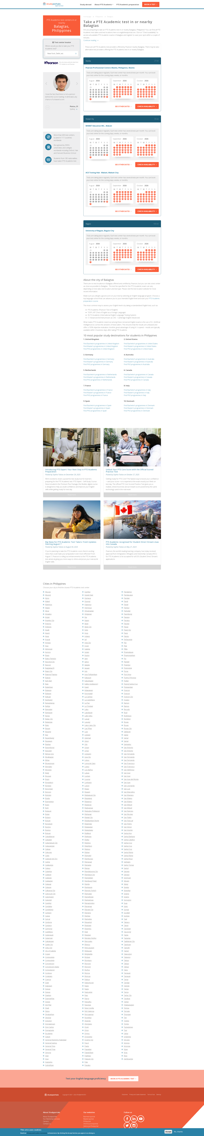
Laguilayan (88, 712)
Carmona (48, 928)
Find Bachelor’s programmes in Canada (138, 374)
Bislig (47, 773)
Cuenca (48, 979)
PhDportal (87, 1121)
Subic (126, 906)
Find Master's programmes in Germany (98, 362)
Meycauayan (89, 948)
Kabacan (87, 677)
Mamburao (88, 859)
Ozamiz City (88, 1040)
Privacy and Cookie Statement (137, 1094)
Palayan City (89, 1059)
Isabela (87, 649)
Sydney (72, 109)
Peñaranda (128, 639)
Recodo (127, 709)
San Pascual (128, 820)
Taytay (126, 1002)
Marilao (87, 916)
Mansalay (88, 894)
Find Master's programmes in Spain (96, 408)
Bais (46, 684)
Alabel (47, 601)
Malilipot (87, 833)
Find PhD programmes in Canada (136, 380)
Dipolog (48, 1017)
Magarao (87, 805)
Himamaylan (89, 611)
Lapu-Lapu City (90, 725)
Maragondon (89, 903)
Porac (126, 671)
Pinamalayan (128, 652)
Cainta (47, 862)
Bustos (48, 830)
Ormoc (87, 1033)
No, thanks (178, 1131)
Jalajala (87, 665)
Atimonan (48, 649)
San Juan (127, 782)
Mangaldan (88, 878)
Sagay (126, 735)
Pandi (126, 601)
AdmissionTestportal (90, 1126)
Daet (47, 982)
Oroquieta (88, 1036)
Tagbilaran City (129, 941)
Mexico (87, 944)
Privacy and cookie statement (37, 1133)
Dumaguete (49, 1030)
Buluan (47, 820)
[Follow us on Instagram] (134, 1125)
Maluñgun (88, 846)
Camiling (48, 903)
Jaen (86, 658)
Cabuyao (48, 852)
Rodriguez (127, 716)
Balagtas (110, 16)
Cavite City (49, 944)
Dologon (48, 1021)
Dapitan (48, 995)
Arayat (47, 639)
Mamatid (87, 855)
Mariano (87, 913)
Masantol (88, 922)
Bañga (47, 706)
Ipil (85, 639)
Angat (47, 617)
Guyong (87, 601)
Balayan (48, 693)
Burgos (48, 827)
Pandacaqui (128, 595)
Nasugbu (87, 1002)
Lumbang (87, 782)
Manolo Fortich (90, 890)
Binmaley (48, 766)
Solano (126, 897)
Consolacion (50, 970)
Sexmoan (127, 878)
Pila (125, 643)
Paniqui (126, 608)
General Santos (51, 1043)
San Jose (127, 773)
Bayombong (49, 747)
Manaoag (88, 862)
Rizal (125, 712)
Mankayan (88, 887)
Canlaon (48, 913)
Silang (126, 884)
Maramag (88, 906)
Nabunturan (89, 982)
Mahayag (87, 814)
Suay (125, 903)
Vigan (126, 1049)
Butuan (48, 833)
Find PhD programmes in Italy (135, 395)
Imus (86, 633)
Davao (47, 1002)
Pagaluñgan (88, 1052)
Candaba (48, 906)
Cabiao (47, 849)
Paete (86, 1046)
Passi (126, 633)
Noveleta (87, 1017)
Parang (126, 623)
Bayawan (48, 741)
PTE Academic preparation (127, 4)
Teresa (126, 1008)
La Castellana (89, 700)
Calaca (47, 868)
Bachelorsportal (89, 1116)
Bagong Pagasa (51, 674)
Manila (88, 61)
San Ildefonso (129, 770)
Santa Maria (128, 852)
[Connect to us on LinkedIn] (134, 1118)
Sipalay (126, 887)
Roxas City (128, 728)
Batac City (49, 719)
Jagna (86, 662)
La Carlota (88, 697)
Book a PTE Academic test (122, 1079)
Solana (126, 894)
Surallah (127, 913)
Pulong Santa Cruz (131, 684)
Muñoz (87, 970)
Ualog (126, 1033)
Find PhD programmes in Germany (96, 364)
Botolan (48, 795)
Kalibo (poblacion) (91, 684)
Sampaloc (127, 744)
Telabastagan (129, 1005)
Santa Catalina (129, 839)
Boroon (48, 792)
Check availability (146, 106)
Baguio (88, 224)
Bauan (47, 728)
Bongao (48, 785)
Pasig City (127, 630)
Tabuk (126, 925)
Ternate (127, 1011)
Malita (86, 839)
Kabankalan (88, 681)
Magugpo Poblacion (92, 811)
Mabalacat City (90, 795)
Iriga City (87, 643)
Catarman (49, 938)
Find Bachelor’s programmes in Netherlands (100, 374)
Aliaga (47, 608)
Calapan (48, 874)
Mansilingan (89, 897)
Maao (86, 789)
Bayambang (49, 738)
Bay (46, 735)
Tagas (126, 935)
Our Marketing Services (51, 1119)
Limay (86, 751)
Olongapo (88, 1024)
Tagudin (127, 948)
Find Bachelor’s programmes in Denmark (139, 405)
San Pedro (128, 824)
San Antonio (128, 747)
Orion (86, 1030)
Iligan (86, 623)
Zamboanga (128, 1059)
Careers (46, 1121)
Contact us (47, 1124)
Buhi (47, 808)
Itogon (86, 655)
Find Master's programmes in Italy (136, 392)
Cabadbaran (50, 836)
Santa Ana (128, 833)
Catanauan (49, 935)
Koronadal (88, 693)
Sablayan (127, 731)
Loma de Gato (89, 763)
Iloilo (86, 630)
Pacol (86, 1043)
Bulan (47, 814)
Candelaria (49, 909)
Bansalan (48, 709)
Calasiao (48, 878)
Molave (87, 957)
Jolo (85, 671)
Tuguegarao (128, 1027)
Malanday (88, 824)
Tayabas (127, 998)
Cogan (47, 954)
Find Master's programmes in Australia (138, 362)
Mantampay (89, 900)
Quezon (127, 690)
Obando (87, 1021)
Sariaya (126, 874)
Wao (125, 1056)
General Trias (50, 1049)
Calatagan (49, 881)
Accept (168, 1132)
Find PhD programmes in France (95, 395)
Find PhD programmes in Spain (95, 411)
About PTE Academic (103, 4)
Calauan (48, 887)
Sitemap (158, 1094)
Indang (87, 636)
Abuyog (48, 595)
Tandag (126, 982)
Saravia (126, 871)
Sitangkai (127, 890)
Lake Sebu (88, 716)
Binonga (48, 770)
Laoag (86, 719)
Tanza (126, 992)
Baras (47, 716)
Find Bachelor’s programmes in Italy (137, 390)
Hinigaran (88, 614)
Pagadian (87, 1049)
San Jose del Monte (131, 779)
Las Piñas (88, 728)
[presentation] (46, 83)
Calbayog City (50, 890)
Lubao (86, 773)
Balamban (49, 687)
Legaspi (87, 735)
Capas (47, 916)
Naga (86, 986)
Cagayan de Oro (51, 859)
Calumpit (48, 900)
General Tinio (50, 1046)
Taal (125, 919)
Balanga (48, 690)
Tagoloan (127, 944)
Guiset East (88, 595)
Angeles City (49, 620)
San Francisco (129, 763)
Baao (47, 655)
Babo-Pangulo (50, 658)
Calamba (48, 871)
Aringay (48, 643)
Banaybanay (50, 703)
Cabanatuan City (51, 843)
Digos (47, 1011)
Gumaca (87, 598)
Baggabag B (49, 668)
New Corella (89, 1008)
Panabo (87, 1065)
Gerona (48, 1052)
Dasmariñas (49, 998)
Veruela (127, 1040)
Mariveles (88, 919)
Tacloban (127, 928)
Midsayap (88, 951)
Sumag (126, 909)
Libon (86, 741)
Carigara (48, 925)
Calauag (48, 884)
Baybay (48, 744)
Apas (47, 636)
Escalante (48, 1033)
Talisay (126, 960)
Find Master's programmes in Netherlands (99, 377)
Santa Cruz (128, 843)
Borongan (49, 789)
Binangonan (49, 763)
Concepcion (49, 963)
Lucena (87, 779)
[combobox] (61, 53)
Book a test (149, 4)
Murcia (87, 973)
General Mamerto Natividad (55, 1040)
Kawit (86, 687)
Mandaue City (89, 874)
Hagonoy (87, 604)
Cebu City (48, 948)
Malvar (87, 852)
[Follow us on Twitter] (127, 1125)
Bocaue (48, 776)
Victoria (126, 1043)
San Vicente (128, 830)
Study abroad (85, 4)
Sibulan (126, 881)
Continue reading (89, 40)
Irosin (86, 646)
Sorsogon (127, 900)
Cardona (48, 922)
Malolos (87, 843)
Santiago (127, 862)
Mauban (87, 935)
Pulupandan (128, 687)
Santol (126, 868)
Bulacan (48, 811)
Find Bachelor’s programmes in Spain (97, 405)
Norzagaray (89, 1014)
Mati (86, 932)
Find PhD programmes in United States (138, 349)
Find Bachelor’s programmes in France (98, 390)
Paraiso (127, 620)
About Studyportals (50, 1116)
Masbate (87, 925)
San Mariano (129, 795)
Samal (126, 738)
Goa (46, 1059)
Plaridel (126, 662)
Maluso (87, 849)
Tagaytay (127, 938)
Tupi (125, 1030)
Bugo (47, 805)
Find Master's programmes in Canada (138, 377)
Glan (47, 1056)
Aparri (47, 633)
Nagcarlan (88, 992)
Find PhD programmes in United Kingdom (98, 349)
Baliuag (48, 697)
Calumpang (49, 897)
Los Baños (88, 770)
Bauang (48, 731)
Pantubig (127, 611)
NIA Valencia (89, 1011)
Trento (126, 1024)
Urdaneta (127, 1036)
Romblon (127, 719)
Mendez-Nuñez (90, 938)
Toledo (126, 1021)
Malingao (87, 836)
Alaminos (48, 604)
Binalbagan (49, 757)
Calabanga (49, 865)
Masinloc (87, 928)
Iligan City (87, 627)
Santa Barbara (129, 836)
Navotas (87, 1005)
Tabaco (127, 922)
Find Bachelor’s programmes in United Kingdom (101, 343)
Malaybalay (88, 830)
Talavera (127, 957)
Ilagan (86, 620)
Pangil (126, 604)
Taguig (126, 951)
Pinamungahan (129, 655)
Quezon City (128, 697)
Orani (86, 1027)
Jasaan (87, 668)
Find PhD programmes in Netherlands (97, 380)
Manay (87, 868)
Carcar (47, 919)
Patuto (126, 636)
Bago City (48, 671)
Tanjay (126, 989)
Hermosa (88, 608)
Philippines (99, 16)
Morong (87, 963)
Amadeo (48, 614)
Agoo (47, 598)
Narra (86, 998)
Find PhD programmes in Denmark (137, 411)
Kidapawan (88, 690)
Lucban (87, 776)
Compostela (49, 957)
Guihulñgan (49, 1065)
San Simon (128, 827)
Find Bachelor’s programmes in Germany (98, 359)
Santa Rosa (128, 859)
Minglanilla (88, 954)
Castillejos (49, 932)
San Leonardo (129, 785)
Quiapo (126, 700)
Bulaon (48, 817)
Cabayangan (50, 846)
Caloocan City (50, 894)
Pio (125, 658)
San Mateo (128, 798)
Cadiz (47, 855)
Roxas (126, 722)
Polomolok (128, 668)
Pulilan (126, 681)
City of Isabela (50, 951)
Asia (46, 646)
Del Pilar (48, 1005)
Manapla (87, 865)
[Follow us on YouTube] (140, 1118)
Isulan (86, 652)
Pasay (126, 627)
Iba (85, 617)
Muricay (87, 976)
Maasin (87, 792)
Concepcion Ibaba (52, 967)
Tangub (126, 986)
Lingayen (87, 754)
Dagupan (48, 986)
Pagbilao (87, 1056)
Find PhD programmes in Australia (136, 364)
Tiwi (125, 1017)
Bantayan (48, 712)
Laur (86, 731)
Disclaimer (125, 1094)
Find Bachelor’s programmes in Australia (139, 359)
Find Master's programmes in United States (140, 346)
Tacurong (127, 932)
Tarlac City (128, 995)
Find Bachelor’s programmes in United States (141, 343)
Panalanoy (128, 592)
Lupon (86, 785)
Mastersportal (88, 1119)
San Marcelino (129, 792)
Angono (48, 623)
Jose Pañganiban (90, 674)
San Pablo (127, 817)
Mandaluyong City (91, 871)
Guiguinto (48, 1062)
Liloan (86, 747)
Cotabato (48, 976)
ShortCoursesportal (90, 1124)
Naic (86, 995)
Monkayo (88, 960)
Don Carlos (49, 1027)
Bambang (48, 700)
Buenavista (49, 801)
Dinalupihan (49, 1014)
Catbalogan (49, 941)
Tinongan (127, 1014)
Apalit (47, 630)
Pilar (125, 646)
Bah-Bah (48, 681)
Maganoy (88, 801)
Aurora (47, 652)
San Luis (127, 789)
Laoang (87, 722)
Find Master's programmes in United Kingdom (100, 346)
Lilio (85, 744)
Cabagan (48, 839)
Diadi (47, 1008)
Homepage (87, 16)
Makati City (90, 119)
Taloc (126, 970)
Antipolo (48, 627)
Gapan (47, 1036)
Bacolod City (50, 662)
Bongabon (49, 782)
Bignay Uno (49, 754)
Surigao (127, 916)
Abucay (48, 592)
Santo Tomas (129, 865)
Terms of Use (151, 1094)
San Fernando (129, 754)
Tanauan (127, 973)
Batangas (48, 722)
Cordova (48, 973)
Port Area (127, 674)
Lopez (86, 766)
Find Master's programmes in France (97, 392)
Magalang (88, 798)
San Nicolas (128, 814)
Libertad (87, 738)
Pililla (125, 649)
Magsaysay (88, 808)
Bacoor (48, 665)
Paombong (128, 614)
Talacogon (128, 954)
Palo (86, 1062)
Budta (47, 798)
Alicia (47, 611)
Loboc (86, 760)
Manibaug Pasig (90, 881)
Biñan (47, 760)
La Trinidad (88, 706)
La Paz (87, 703)
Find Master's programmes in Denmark (138, 408)
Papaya (126, 617)
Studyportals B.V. (81, 1094)
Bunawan (48, 824)
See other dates (122, 106)
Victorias (127, 1046)
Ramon (126, 703)
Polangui (127, 665)
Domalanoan (50, 1024)
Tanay (126, 979)
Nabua (87, 979)
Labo (86, 709)
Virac (126, 1052)
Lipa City (87, 757)
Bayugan (48, 751)
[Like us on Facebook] (127, 1118)
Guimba (87, 592)
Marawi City (88, 909)
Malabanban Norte (91, 820)
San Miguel (128, 805)
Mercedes (88, 941)
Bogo (47, 779)
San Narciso (128, 811)
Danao (47, 989)
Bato (47, 725)
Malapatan (88, 827)
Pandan (127, 598)
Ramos (126, 706)
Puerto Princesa (130, 677)
